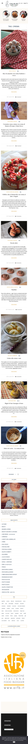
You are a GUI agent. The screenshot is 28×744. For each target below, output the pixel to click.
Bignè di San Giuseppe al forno (14, 403)
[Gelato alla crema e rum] (14, 334)
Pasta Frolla (21, 615)
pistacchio (13, 618)
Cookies (8, 608)
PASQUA (4, 567)
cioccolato (14, 606)
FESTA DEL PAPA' (12, 400)
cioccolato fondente (21, 606)
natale (3, 615)
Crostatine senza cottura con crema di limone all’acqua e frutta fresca (14, 125)
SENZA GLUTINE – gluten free (8, 592)
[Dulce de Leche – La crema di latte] (14, 435)
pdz (25, 615)
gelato (3, 613)
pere (2, 618)
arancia (8, 601)
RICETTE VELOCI (5, 584)
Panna (11, 615)
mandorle (16, 613)
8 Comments (18, 262)
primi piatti (18, 618)
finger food (22, 610)
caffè (3, 603)
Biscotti (12, 601)
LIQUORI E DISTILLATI (7, 559)
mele (21, 613)
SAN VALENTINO (5, 589)
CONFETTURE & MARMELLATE (8, 539)
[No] (26, 740)
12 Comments (19, 421)
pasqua (15, 615)
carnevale (16, 603)
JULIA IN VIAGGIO (6, 557)
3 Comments (18, 468)
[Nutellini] (14, 276)
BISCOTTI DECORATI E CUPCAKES (9, 531)
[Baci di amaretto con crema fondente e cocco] (14, 49)
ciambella (9, 606)
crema (12, 608)
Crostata (17, 608)
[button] (2, 3)
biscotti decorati (18, 601)
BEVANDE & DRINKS (6, 529)
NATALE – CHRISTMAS (7, 562)
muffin (25, 613)
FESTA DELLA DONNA (12, 121)
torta (9, 620)
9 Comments (19, 309)
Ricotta (23, 618)
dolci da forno (16, 610)
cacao (24, 601)
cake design (11, 603)
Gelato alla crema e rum (14, 358)
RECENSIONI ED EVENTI (7, 577)
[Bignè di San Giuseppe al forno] (14, 390)
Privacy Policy (8, 720)
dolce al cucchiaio (8, 610)
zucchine (22, 620)
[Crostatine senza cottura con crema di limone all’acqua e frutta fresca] (14, 111)
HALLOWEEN (5, 554)
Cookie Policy (8, 725)
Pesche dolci (14, 243)
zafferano (13, 620)
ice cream (7, 613)
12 (19, 400)
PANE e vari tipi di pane (7, 564)
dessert (21, 608)
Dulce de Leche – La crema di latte (14, 448)
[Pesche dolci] (14, 230)
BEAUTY (4, 526)
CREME (3, 541)
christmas (3, 606)
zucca (18, 620)
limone (12, 613)
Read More (14, 91)
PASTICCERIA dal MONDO (12, 445)
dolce (3, 610)
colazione (3, 608)
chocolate (22, 603)
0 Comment (18, 96)
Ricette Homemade (6, 579)
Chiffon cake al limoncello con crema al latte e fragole (14, 195)
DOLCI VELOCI (12, 71)
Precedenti (11, 474)
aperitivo (3, 601)
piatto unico (7, 618)
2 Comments (18, 216)
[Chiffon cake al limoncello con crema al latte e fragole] (14, 170)
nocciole (7, 615)
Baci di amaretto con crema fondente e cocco (14, 74)
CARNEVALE (4, 536)
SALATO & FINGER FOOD (7, 587)
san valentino (4, 620)
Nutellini (14, 290)
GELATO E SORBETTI (12, 355)
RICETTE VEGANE (6, 582)
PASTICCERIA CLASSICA (12, 287)
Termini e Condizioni (9, 729)
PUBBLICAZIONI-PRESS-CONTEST (9, 574)
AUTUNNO (4, 524)
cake (6, 603)
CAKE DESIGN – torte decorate (8, 534)
